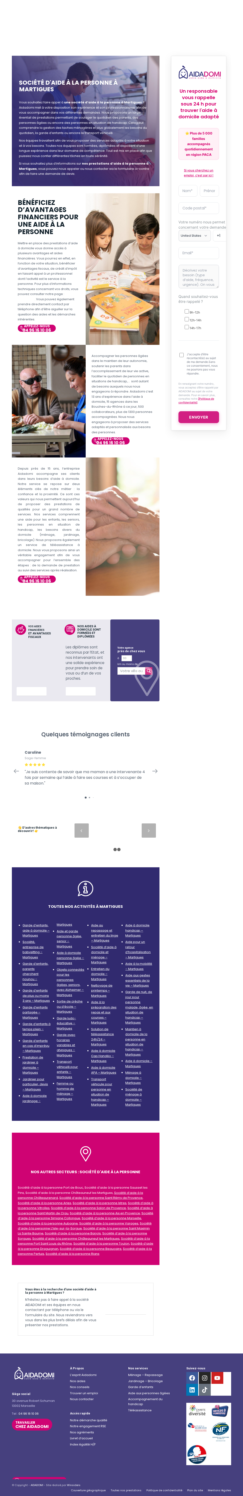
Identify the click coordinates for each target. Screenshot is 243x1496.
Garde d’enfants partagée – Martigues (35, 1012)
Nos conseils (79, 1387)
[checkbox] (198, 319)
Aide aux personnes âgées (149, 1393)
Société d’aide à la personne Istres (99, 1203)
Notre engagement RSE (88, 1426)
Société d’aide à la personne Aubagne (48, 1223)
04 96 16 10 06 (29, 1413)
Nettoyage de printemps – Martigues (101, 990)
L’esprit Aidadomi (83, 1375)
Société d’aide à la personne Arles (44, 1203)
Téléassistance (140, 1410)
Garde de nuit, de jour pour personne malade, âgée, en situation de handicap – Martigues (139, 1007)
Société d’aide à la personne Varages (108, 1223)
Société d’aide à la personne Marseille (111, 1218)
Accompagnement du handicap (145, 1401)
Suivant (149, 830)
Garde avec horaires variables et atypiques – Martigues (66, 1045)
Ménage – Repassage (145, 1375)
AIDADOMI (37, 1485)
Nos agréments (82, 1432)
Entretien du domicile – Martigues (100, 974)
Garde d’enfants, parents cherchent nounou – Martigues (35, 973)
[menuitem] (88, 1490)
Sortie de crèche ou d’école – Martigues (70, 1006)
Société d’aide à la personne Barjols (73, 1233)
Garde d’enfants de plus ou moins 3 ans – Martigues (36, 995)
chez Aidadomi (32, 1424)
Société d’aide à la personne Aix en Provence (105, 1213)
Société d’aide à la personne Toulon (101, 1243)
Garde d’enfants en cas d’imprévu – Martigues (36, 1046)
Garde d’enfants (140, 1387)
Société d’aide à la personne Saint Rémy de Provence (101, 1198)
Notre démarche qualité (88, 1420)
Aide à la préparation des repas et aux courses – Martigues (104, 1012)
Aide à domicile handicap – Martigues (137, 930)
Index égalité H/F (83, 1444)
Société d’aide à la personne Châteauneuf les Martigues (76, 1238)
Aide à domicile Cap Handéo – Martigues (103, 1055)
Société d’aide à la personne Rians (72, 1253)
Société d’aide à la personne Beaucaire (91, 1249)
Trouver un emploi (84, 1393)
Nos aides (77, 1381)
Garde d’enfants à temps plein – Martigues (37, 1029)
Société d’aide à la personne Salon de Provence (88, 1208)
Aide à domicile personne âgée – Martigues (70, 958)
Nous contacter (82, 1399)
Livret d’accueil (81, 1438)
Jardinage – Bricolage (145, 1381)
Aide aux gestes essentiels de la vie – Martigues (137, 980)
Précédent (82, 830)
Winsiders (73, 1485)
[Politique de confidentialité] (196, 400)
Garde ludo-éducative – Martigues (66, 1023)
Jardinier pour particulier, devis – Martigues (35, 1084)
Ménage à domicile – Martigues (133, 1077)
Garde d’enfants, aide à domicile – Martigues (36, 930)
